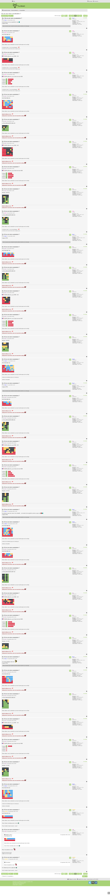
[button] (62, 16)
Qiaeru (25, 882)
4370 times (79, 363)
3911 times (80, 24)
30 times (78, 861)
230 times (79, 834)
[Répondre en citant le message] (70, 18)
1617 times (80, 364)
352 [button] (84, 15)
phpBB (19, 881)
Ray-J (73, 18)
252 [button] (81, 15)
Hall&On (73, 809)
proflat (16, 883)
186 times (78, 833)
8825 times (79, 99)
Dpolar (73, 359)
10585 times (80, 100)
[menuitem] (13, 1)
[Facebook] (96, 882)
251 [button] (78, 15)
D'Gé (73, 30)
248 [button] (70, 15)
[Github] (93, 882)
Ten (73, 94)
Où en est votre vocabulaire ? (11, 13)
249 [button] (72, 15)
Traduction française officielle (18, 882)
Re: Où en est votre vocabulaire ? (12, 18)
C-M (73, 829)
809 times (78, 56)
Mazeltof (20, 883)
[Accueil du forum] (19, 5)
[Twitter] (90, 882)
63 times (79, 814)
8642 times (79, 23)
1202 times (80, 57)
